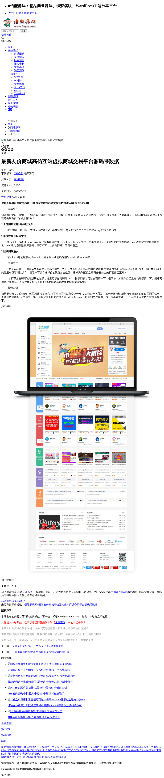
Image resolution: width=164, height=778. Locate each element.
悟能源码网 (30, 604)
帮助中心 (32, 13)
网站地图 (6, 757)
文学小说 (19, 67)
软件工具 (13, 99)
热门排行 (6, 729)
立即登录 (6, 197)
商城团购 (19, 53)
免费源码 (13, 96)
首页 (10, 47)
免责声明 (60, 622)
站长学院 (13, 106)
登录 (21, 13)
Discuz (17, 90)
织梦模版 (19, 84)
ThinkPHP (19, 93)
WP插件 (18, 80)
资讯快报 (13, 103)
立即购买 (27, 592)
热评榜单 (6, 735)
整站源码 (61, 757)
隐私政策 (50, 757)
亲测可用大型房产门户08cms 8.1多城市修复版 (38, 646)
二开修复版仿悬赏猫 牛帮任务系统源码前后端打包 (40, 652)
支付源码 (19, 57)
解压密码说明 (121, 592)
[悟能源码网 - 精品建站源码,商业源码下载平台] (19, 27)
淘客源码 (19, 70)
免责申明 (39, 757)
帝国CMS (19, 87)
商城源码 (6, 601)
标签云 (5, 741)
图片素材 (19, 63)
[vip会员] (10, 109)
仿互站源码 (18, 601)
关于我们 (17, 757)
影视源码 (19, 60)
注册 (12, 13)
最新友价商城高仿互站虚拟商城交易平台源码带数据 (67, 604)
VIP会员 (18, 173)
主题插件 (13, 73)
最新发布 (6, 723)
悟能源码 (26, 769)
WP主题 (18, 77)
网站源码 (13, 50)
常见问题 (28, 757)
